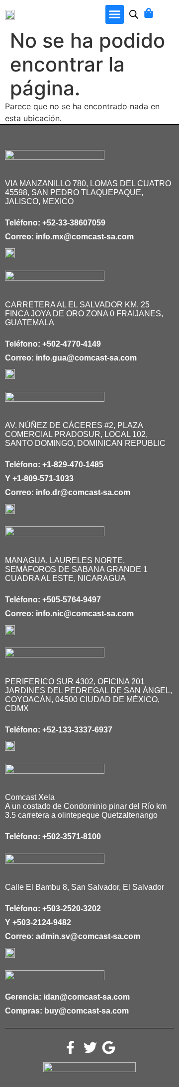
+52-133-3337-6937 (77, 729)
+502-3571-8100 (71, 836)
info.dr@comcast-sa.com (83, 492)
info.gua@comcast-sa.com (86, 358)
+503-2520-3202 (71, 908)
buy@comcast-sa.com (86, 1011)
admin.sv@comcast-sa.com (88, 936)
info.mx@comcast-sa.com (85, 236)
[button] (114, 14)
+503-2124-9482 (41, 922)
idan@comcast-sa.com (86, 997)
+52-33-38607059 (73, 222)
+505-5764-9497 (71, 599)
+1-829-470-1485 (72, 464)
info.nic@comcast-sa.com (85, 613)
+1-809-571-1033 (43, 478)
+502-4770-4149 (71, 344)
